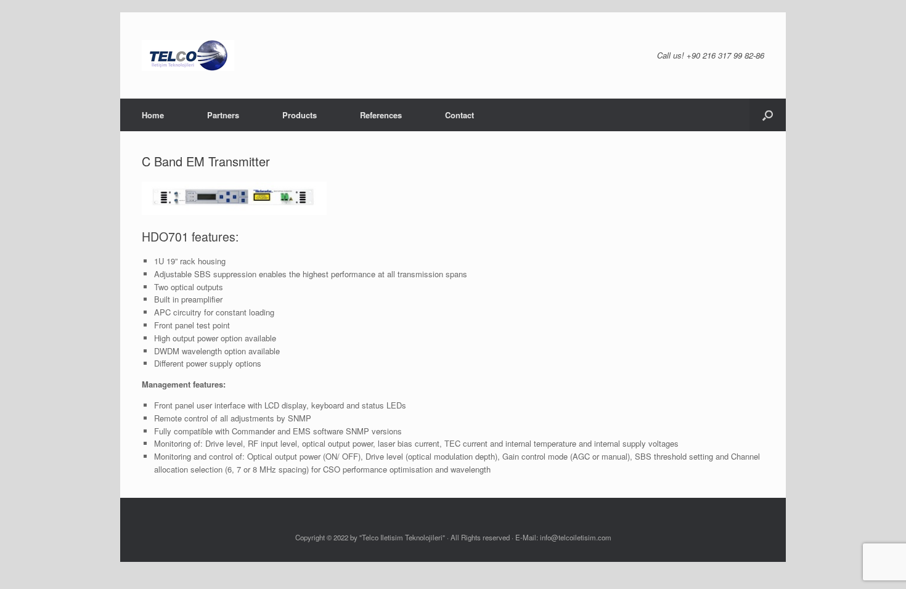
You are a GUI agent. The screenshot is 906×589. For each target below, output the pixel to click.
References (381, 115)
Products (299, 115)
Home (153, 115)
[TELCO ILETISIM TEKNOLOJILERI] (188, 55)
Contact (459, 115)
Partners (223, 115)
